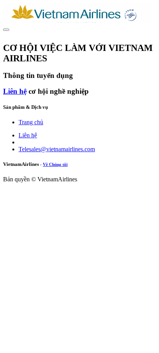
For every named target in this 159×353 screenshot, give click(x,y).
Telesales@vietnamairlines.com (57, 149)
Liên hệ (15, 91)
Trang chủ (31, 122)
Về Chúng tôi (55, 164)
